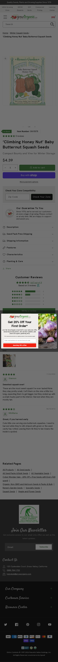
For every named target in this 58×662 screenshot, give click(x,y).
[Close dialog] (55, 315)
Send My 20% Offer (20, 345)
